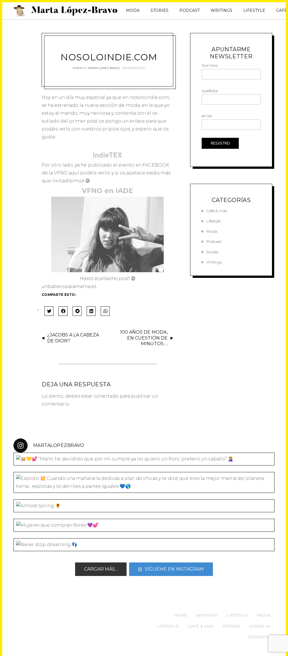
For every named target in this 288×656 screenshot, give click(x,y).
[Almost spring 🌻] (144, 505)
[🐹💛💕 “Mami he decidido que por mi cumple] (144, 459)
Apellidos (210, 90)
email (207, 115)
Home (180, 615)
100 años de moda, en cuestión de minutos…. (144, 338)
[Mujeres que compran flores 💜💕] (144, 525)
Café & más (216, 210)
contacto (259, 636)
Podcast (189, 10)
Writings (221, 10)
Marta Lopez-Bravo (104, 68)
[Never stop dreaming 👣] (144, 544)
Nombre (209, 65)
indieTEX (107, 154)
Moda (133, 10)
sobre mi (260, 626)
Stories (159, 10)
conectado (106, 396)
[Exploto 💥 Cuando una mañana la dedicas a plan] (144, 482)
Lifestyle (254, 10)
